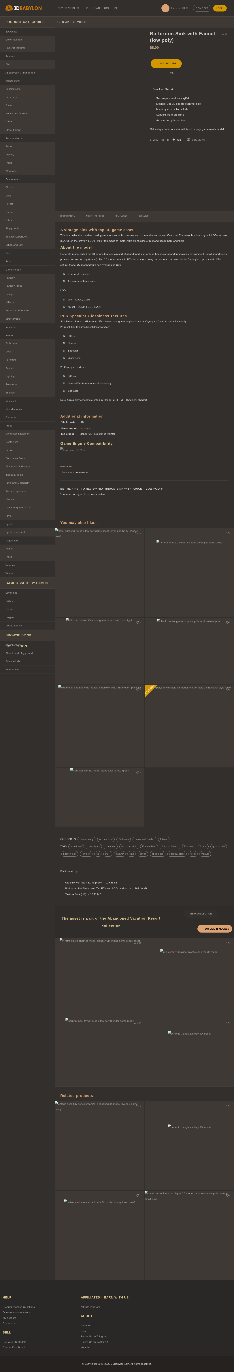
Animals (10, 56)
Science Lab (12, 661)
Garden (9, 212)
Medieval (10, 401)
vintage (205, 853)
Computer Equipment (17, 433)
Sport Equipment (15, 532)
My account (9, 1317)
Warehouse (12, 669)
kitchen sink (69, 853)
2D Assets (11, 31)
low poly (86, 853)
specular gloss (177, 853)
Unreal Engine (13, 625)
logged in (81, 494)
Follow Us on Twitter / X (94, 1341)
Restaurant (11, 384)
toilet (193, 853)
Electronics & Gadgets (18, 466)
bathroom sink (128, 846)
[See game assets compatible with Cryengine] (80, 450)
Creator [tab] (144, 216)
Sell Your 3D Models (14, 1341)
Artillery (9, 154)
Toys (8, 515)
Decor (8, 351)
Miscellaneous (13, 409)
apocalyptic (94, 846)
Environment (12, 179)
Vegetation (11, 540)
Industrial (10, 327)
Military (9, 302)
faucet (203, 846)
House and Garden (16, 113)
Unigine (9, 617)
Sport (8, 524)
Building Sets (12, 88)
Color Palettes (13, 39)
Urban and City (14, 244)
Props (8, 425)
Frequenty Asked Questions (19, 1306)
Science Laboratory (16, 236)
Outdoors (10, 417)
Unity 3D (10, 600)
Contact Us (9, 1323)
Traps (8, 162)
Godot (9, 609)
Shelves (10, 392)
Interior (9, 335)
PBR (107, 853)
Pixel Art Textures (15, 47)
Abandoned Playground (19, 653)
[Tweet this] (167, 139)
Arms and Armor (14, 138)
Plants (9, 548)
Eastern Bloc (149, 846)
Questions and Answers (16, 1312)
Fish (7, 64)
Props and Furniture (17, 310)
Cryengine (11, 592)
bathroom (111, 846)
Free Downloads (97, 8)
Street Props (12, 318)
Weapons (10, 170)
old (97, 853)
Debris (9, 450)
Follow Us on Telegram (94, 1336)
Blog (118, 8)
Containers (11, 441)
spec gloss (157, 853)
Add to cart (168, 63)
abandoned (76, 846)
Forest (9, 203)
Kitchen (9, 367)
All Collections (13, 644)
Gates (8, 105)
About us (86, 1325)
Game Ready (13, 269)
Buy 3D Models (68, 8)
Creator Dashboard (14, 1347)
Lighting (10, 376)
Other (8, 121)
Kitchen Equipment (16, 491)
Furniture (10, 359)
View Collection (201, 913)
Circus (9, 187)
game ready (218, 846)
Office (8, 220)
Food (8, 253)
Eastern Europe (170, 846)
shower (120, 853)
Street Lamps (13, 129)
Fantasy (10, 277)
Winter (9, 573)
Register (202, 8)
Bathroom (11, 343)
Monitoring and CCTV (18, 507)
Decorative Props (15, 458)
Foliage (9, 294)
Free (8, 261)
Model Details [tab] (95, 216)
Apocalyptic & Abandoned (20, 72)
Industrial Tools (14, 474)
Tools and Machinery (17, 482)
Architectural (12, 80)
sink (131, 853)
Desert (9, 195)
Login (220, 8)
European (189, 846)
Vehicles (10, 565)
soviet (143, 853)
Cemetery (11, 97)
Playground (12, 228)
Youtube (85, 1347)
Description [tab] (67, 216)
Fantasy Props (13, 285)
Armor (9, 146)
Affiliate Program (90, 1306)
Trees (8, 556)
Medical (9, 499)
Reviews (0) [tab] (121, 216)
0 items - (179, 8)
